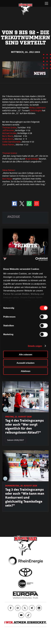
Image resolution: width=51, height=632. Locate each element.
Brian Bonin (7, 138)
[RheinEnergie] (25, 561)
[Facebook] (10, 608)
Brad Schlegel (32, 158)
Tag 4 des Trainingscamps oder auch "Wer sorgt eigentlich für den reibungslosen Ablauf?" (24, 426)
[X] (25, 608)
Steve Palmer (8, 144)
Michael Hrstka (9, 133)
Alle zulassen (25, 354)
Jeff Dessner (8, 130)
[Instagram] (18, 608)
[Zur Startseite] (25, 9)
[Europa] (25, 595)
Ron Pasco (7, 178)
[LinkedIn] (39, 608)
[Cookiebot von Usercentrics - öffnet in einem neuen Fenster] (36, 259)
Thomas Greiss (9, 127)
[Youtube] (21, 615)
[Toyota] (25, 572)
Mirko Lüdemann (37, 107)
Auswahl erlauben (25, 363)
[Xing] (32, 608)
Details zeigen (35, 346)
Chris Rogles (36, 110)
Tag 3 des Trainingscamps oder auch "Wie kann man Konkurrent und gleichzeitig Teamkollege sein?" (24, 497)
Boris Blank (7, 136)
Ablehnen (25, 371)
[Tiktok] (28, 615)
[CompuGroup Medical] (25, 583)
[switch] (44, 317)
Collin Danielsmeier (11, 141)
